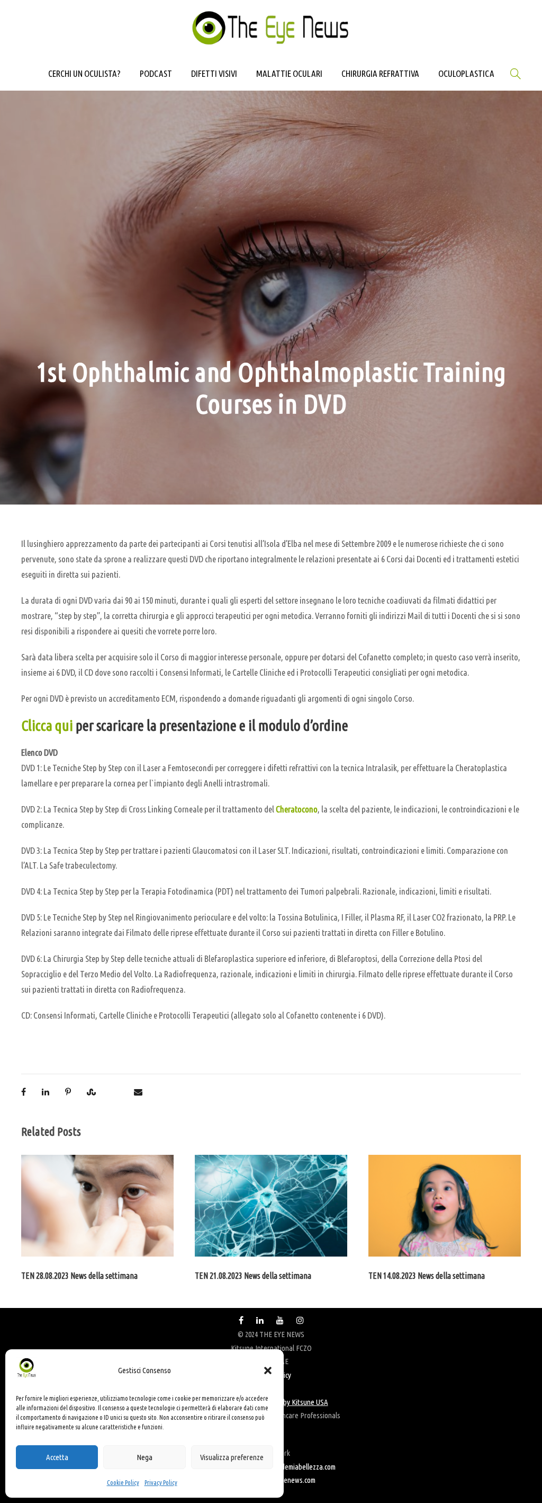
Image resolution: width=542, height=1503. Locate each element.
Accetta (57, 1457)
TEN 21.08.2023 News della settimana (253, 1275)
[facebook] (241, 1320)
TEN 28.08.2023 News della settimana (79, 1275)
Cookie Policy (123, 1482)
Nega (144, 1457)
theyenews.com (292, 1479)
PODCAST (156, 73)
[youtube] (280, 1320)
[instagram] (300, 1320)
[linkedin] (260, 1320)
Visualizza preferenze (232, 1457)
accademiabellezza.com (302, 1466)
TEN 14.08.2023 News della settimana (426, 1275)
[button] (268, 1370)
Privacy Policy (160, 1482)
